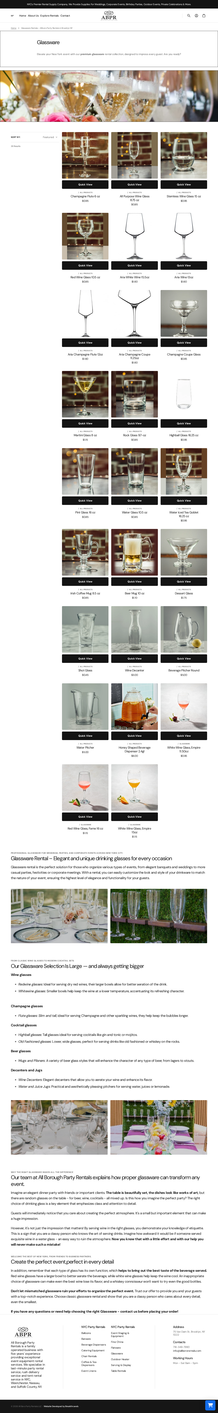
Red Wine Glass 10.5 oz (85, 277)
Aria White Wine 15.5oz (134, 277)
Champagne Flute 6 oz (85, 196)
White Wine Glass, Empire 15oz (134, 830)
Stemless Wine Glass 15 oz (184, 196)
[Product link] (85, 167)
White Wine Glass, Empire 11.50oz (183, 749)
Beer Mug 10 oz (134, 593)
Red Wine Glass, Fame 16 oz (85, 829)
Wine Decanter (134, 670)
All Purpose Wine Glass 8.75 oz (134, 198)
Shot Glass (85, 670)
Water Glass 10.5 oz (134, 512)
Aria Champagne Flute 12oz (85, 354)
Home (13, 28)
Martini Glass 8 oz (85, 435)
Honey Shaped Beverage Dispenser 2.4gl (135, 749)
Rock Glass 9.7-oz (134, 435)
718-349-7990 (181, 1347)
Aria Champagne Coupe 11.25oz (134, 356)
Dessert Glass (184, 593)
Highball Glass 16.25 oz (183, 435)
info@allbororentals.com (187, 1350)
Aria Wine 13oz (183, 277)
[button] (189, 15)
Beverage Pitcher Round (183, 670)
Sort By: (16, 137)
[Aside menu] (14, 15)
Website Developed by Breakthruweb (61, 1406)
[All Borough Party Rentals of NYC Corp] (109, 16)
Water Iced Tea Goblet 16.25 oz (183, 514)
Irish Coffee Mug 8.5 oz (85, 593)
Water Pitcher (85, 748)
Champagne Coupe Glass (183, 354)
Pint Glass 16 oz (85, 512)
